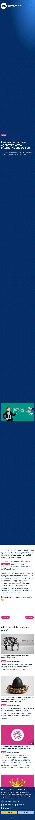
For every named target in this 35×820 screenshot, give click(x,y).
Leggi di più (11, 797)
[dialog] (17, 803)
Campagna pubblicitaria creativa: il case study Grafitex (16, 656)
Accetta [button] (9, 812)
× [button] (33, 788)
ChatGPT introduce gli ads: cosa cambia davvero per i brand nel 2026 (16, 747)
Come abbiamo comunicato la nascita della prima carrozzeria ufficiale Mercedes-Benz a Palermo (17, 699)
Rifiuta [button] (26, 812)
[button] (17, 817)
